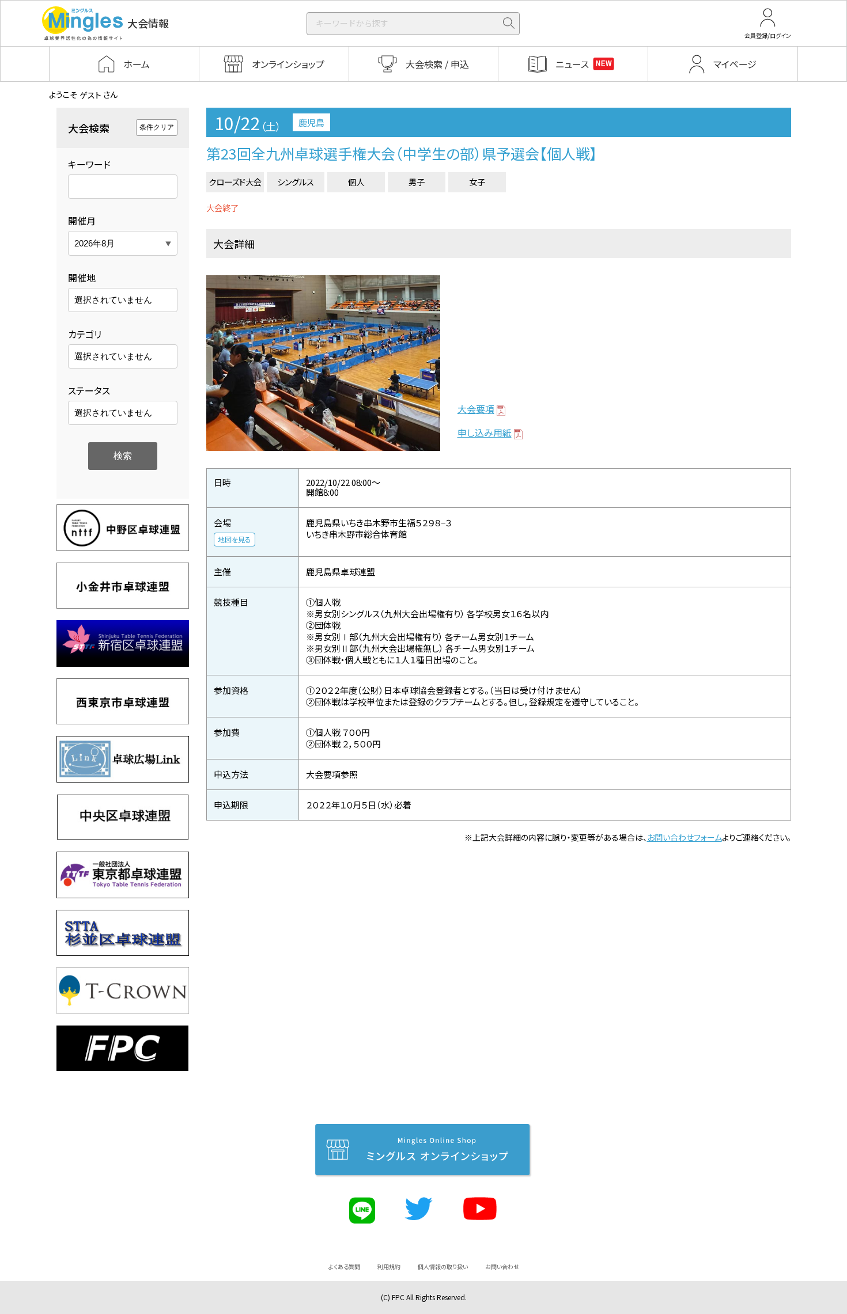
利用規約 (388, 1266)
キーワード (89, 164)
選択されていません (113, 300)
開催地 (82, 277)
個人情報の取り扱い (443, 1266)
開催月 (82, 220)
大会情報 (148, 23)
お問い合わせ (502, 1266)
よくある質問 (344, 1266)
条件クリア (156, 127)
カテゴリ (84, 334)
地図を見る (234, 539)
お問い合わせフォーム (684, 837)
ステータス (89, 390)
